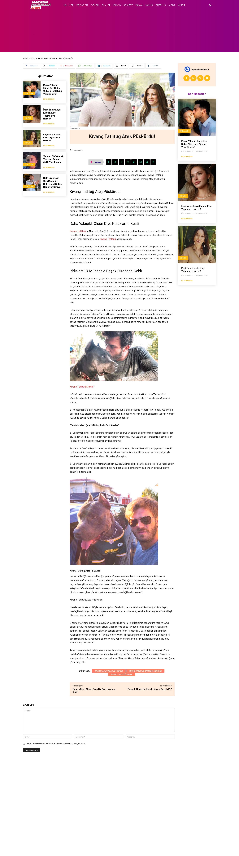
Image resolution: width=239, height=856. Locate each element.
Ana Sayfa (28, 58)
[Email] (140, 162)
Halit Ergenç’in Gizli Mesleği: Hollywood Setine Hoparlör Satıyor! (52, 182)
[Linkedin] (134, 162)
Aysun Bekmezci (200, 69)
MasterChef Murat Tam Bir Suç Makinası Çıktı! (94, 690)
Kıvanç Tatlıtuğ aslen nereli (109, 671)
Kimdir (37, 58)
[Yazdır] (147, 162)
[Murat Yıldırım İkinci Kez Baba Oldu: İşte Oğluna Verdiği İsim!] (32, 89)
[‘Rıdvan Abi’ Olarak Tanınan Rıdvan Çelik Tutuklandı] (32, 160)
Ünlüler (29, 93)
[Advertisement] (119, 31)
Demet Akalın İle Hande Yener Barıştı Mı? (150, 688)
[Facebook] (108, 162)
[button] (210, 5)
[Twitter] (115, 162)
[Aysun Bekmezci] (188, 69)
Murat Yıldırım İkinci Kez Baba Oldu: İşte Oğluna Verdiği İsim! (52, 89)
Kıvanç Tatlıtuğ (78, 230)
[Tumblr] (153, 162)
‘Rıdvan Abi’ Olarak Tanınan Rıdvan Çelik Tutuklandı (53, 159)
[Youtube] (207, 78)
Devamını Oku (49, 99)
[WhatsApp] (128, 162)
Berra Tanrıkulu (187, 151)
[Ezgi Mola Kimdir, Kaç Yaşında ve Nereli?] (32, 138)
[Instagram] (193, 78)
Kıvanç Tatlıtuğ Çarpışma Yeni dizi (145, 671)
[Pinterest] (121, 162)
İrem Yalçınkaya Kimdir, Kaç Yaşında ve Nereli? (52, 114)
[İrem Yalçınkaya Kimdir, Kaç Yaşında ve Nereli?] (32, 114)
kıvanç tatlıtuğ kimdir (121, 674)
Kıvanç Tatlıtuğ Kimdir (81, 386)
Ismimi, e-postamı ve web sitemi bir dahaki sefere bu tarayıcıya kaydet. (56, 743)
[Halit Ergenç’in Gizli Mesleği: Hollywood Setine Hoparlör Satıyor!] (32, 182)
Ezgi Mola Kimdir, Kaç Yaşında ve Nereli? (52, 137)
